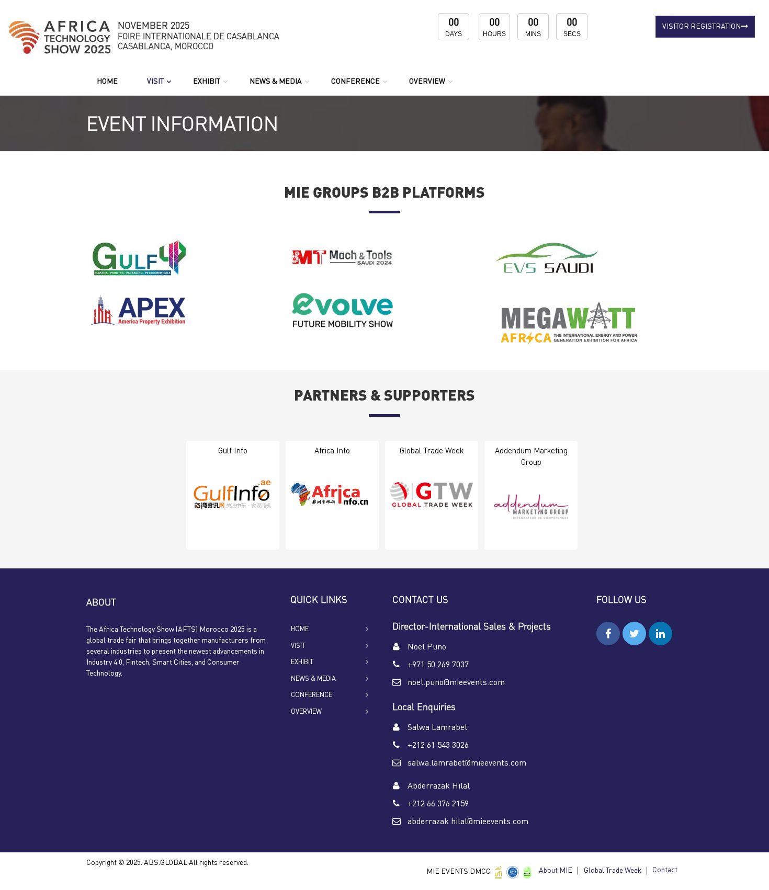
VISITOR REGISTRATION (701, 26)
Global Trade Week (612, 870)
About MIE (555, 870)
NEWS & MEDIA (276, 81)
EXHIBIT (206, 81)
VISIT (155, 81)
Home (107, 81)
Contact (664, 870)
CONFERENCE (355, 81)
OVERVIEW (427, 81)
